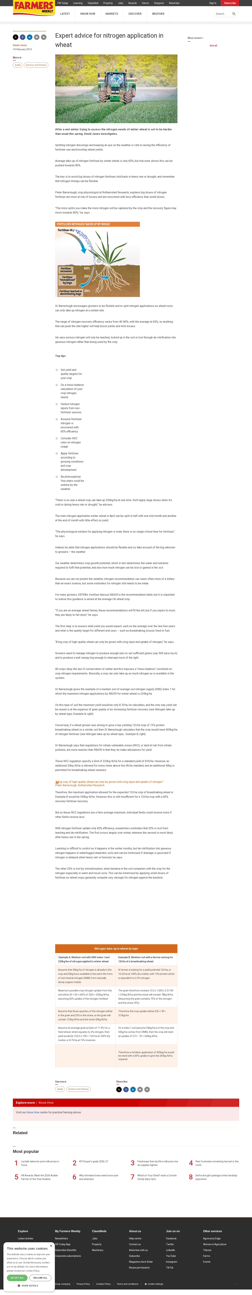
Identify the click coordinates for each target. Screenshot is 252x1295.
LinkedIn (170, 1250)
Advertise (174, 3)
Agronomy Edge (212, 1238)
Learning (78, 3)
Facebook (171, 1238)
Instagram (171, 1261)
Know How (33, 1112)
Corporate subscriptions (68, 1256)
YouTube (171, 1256)
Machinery (97, 1250)
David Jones (20, 45)
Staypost (159, 3)
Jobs (120, 3)
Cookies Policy (103, 1284)
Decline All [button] (40, 1277)
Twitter (170, 1244)
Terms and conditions (127, 1284)
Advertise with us (138, 1250)
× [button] (51, 1246)
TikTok (169, 1267)
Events (207, 1261)
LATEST (65, 13)
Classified (93, 3)
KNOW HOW (87, 13)
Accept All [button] (17, 1277)
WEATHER (158, 13)
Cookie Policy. (33, 1270)
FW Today (63, 3)
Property (108, 3)
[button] (29, 1285)
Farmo (145, 3)
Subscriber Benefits (65, 1250)
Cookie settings (155, 1284)
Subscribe (230, 3)
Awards (132, 3)
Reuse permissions (139, 1267)
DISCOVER (135, 13)
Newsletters (61, 1238)
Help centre (135, 1238)
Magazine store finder (141, 1261)
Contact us (135, 1244)
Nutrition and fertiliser (36, 65)
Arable (18, 65)
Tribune (207, 1250)
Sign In (213, 3)
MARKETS (112, 13)
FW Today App (62, 1244)
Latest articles (25, 1238)
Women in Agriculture (214, 1244)
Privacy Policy (83, 1284)
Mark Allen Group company (57, 1284)
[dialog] (29, 1267)
